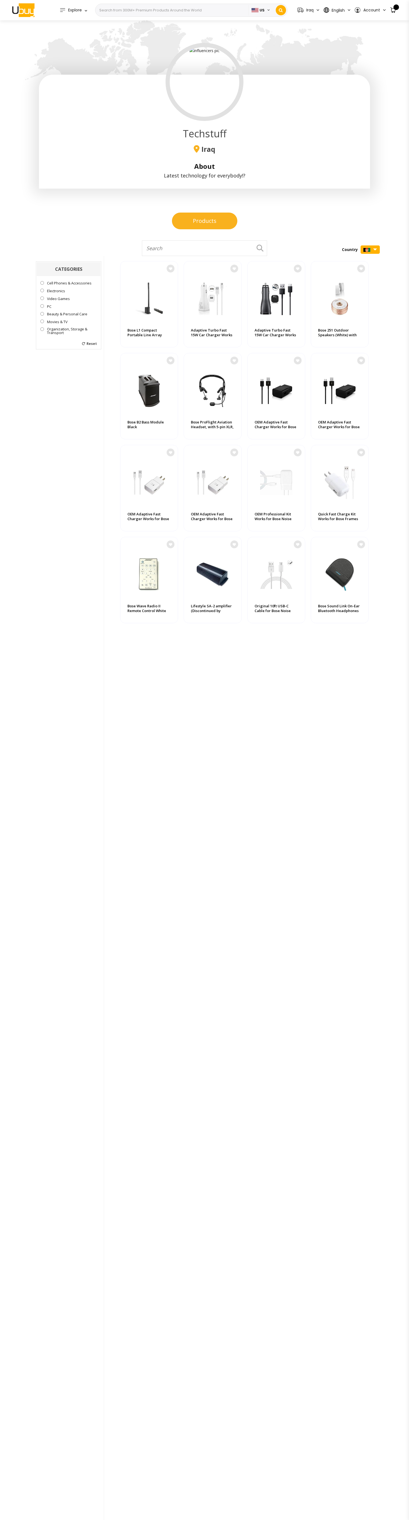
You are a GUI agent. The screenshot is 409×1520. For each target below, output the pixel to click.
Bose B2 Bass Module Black (145, 424)
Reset (92, 343)
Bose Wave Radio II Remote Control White (146, 608)
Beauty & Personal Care (67, 314)
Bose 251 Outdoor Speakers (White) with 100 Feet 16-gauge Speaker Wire (337, 337)
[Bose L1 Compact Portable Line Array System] (149, 296)
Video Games (58, 298)
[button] (370, 10)
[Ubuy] (23, 10)
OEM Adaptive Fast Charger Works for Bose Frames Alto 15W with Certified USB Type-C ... (275, 429)
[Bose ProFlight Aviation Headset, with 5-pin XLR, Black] (212, 388)
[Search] (281, 10)
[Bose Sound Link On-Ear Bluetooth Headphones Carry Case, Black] (339, 572)
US (262, 10)
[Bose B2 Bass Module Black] (149, 388)
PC (49, 306)
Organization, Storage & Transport (67, 331)
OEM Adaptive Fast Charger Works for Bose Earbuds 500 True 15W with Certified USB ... (212, 521)
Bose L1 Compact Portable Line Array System (144, 335)
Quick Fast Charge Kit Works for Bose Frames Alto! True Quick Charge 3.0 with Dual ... (339, 521)
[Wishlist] (170, 268)
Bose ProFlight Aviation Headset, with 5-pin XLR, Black (212, 427)
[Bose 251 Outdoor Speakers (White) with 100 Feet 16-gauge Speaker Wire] (339, 296)
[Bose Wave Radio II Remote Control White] (149, 572)
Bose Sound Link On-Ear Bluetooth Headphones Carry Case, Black (339, 611)
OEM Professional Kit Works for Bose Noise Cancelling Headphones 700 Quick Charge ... (276, 521)
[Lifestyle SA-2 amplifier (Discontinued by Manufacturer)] (212, 572)
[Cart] (393, 10)
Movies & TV (57, 322)
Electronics (56, 291)
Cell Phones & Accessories (69, 283)
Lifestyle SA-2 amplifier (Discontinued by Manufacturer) (211, 611)
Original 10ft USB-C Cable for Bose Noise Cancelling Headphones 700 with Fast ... (276, 613)
